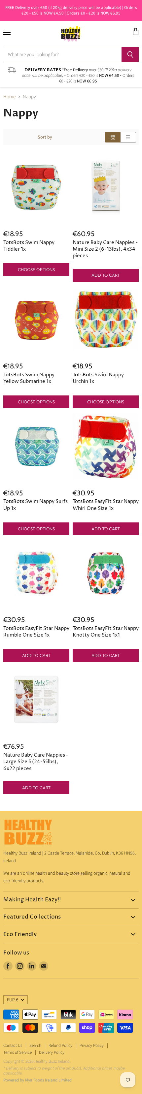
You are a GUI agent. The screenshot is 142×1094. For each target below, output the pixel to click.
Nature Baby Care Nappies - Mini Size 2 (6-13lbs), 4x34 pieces (105, 249)
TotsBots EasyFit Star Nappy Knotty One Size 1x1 (106, 632)
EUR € (12, 1000)
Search (35, 1045)
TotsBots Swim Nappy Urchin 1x (98, 378)
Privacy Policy (92, 1045)
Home (9, 97)
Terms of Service (17, 1052)
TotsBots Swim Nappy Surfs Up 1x (35, 505)
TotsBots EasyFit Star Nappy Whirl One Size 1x (106, 505)
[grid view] (113, 137)
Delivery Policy (51, 1052)
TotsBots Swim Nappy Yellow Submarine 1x (28, 378)
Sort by (45, 137)
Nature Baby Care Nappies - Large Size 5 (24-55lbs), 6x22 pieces (35, 762)
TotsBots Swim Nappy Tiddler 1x (28, 246)
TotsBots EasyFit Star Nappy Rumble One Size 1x (36, 632)
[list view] (128, 137)
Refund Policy (60, 1045)
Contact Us (12, 1045)
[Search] (130, 54)
